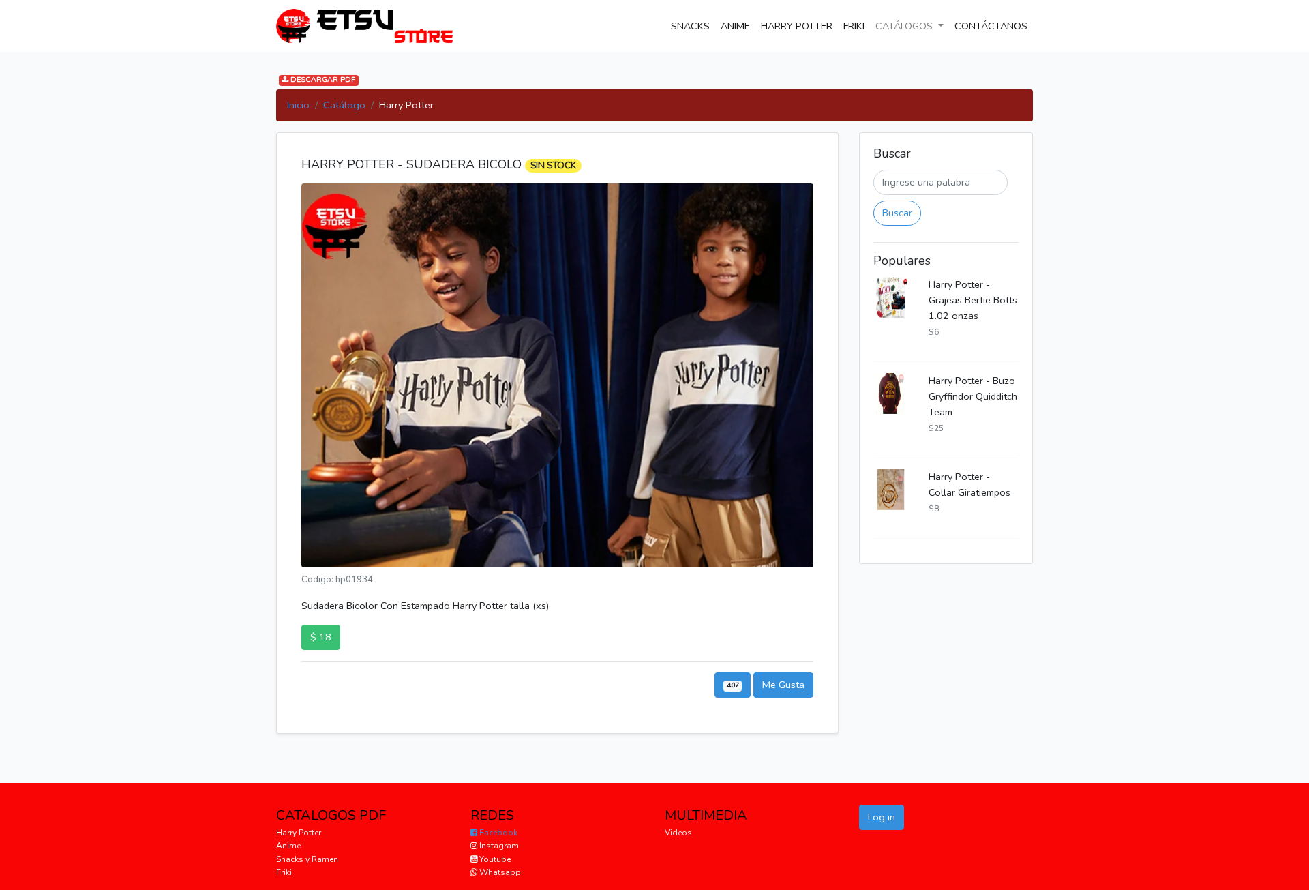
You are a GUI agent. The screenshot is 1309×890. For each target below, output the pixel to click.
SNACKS (693, 25)
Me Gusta (783, 685)
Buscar (897, 213)
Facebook (497, 832)
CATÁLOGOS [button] (905, 26)
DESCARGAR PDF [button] (321, 80)
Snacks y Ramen (307, 859)
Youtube (494, 859)
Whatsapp (499, 872)
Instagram (498, 845)
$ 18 (320, 637)
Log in (881, 817)
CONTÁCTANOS (993, 25)
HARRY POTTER (796, 26)
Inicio (298, 105)
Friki (284, 872)
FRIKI (853, 26)
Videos (678, 832)
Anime (288, 845)
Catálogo (344, 105)
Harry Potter (298, 832)
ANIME (735, 26)
